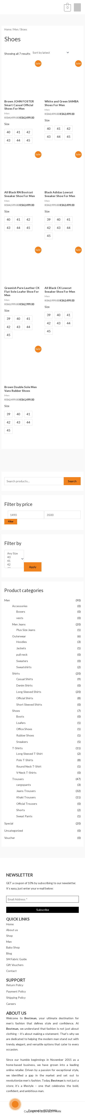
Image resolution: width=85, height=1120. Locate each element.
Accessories (19, 606)
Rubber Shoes (25, 735)
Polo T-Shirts (24, 760)
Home (7, 29)
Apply (32, 567)
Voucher (9, 837)
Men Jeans (19, 624)
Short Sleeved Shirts (29, 704)
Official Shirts (24, 698)
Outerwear (19, 636)
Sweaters (22, 661)
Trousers (18, 779)
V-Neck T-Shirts (26, 772)
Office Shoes (24, 729)
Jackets (21, 648)
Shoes (16, 710)
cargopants (23, 784)
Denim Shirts (24, 685)
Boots (20, 716)
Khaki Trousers (26, 797)
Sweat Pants (24, 816)
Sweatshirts (24, 667)
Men (7, 600)
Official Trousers (26, 803)
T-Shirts (17, 748)
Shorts (20, 810)
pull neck (21, 654)
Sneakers (22, 741)
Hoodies (21, 641)
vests (19, 618)
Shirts (16, 673)
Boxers (20, 611)
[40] (12, 557)
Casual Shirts (24, 679)
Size (6, 124)
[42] (12, 564)
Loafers (21, 723)
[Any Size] (12, 553)
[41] (12, 561)
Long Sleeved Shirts (28, 691)
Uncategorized (13, 830)
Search (72, 481)
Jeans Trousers (26, 791)
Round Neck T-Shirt (28, 766)
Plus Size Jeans (25, 630)
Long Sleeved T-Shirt (29, 753)
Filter (10, 521)
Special (8, 823)
